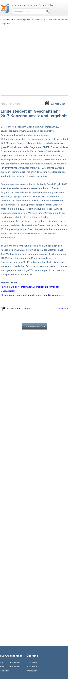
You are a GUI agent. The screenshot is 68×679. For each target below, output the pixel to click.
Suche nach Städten (9, 666)
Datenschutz (32, 662)
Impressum (31, 670)
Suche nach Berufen (9, 662)
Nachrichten (7, 20)
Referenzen (31, 666)
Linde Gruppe (22, 308)
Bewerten (32, 5)
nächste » (63, 308)
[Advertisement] (34, 61)
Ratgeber (4, 670)
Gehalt (42, 5)
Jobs (50, 5)
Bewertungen (18, 5)
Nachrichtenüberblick (34, 326)
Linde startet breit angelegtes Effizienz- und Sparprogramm (33, 295)
